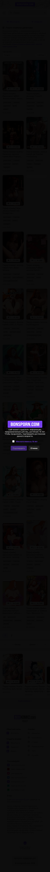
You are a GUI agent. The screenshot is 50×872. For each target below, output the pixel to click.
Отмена (34, 448)
